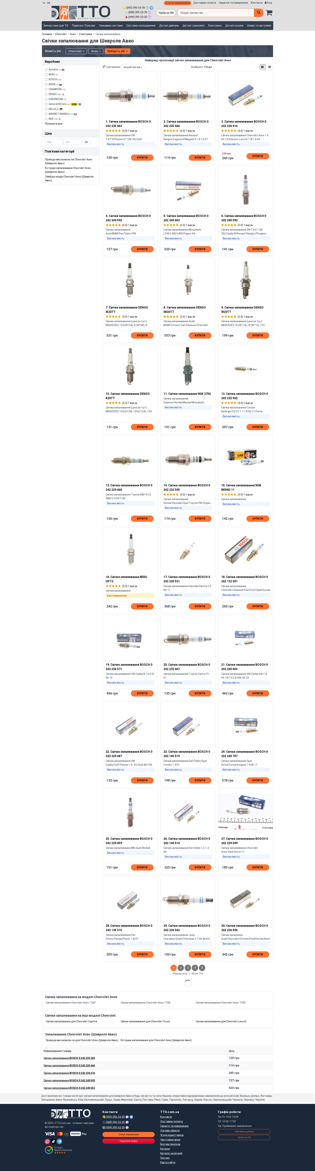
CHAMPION (57, 89)
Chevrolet (61, 34)
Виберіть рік (117, 51)
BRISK (54, 84)
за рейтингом (132, 67)
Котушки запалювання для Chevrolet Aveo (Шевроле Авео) (156, 1040)
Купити (142, 157)
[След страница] (202, 968)
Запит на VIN (244, 1137)
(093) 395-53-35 (135, 7)
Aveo (73, 34)
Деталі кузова (234, 25)
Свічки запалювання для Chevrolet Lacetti (221, 1021)
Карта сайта (167, 1162)
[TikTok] (53, 1141)
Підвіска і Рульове (83, 25)
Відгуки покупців (170, 1144)
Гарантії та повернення (174, 1125)
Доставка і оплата (204, 2)
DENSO (55, 94)
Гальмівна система (111, 25)
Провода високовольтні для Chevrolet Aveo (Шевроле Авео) (82, 1040)
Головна (47, 34)
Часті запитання (170, 1139)
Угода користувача (172, 1135)
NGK (53, 118)
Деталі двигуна (169, 25)
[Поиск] (258, 13)
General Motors (63, 104)
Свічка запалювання (69, 1058)
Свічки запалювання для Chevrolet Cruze (145, 1021)
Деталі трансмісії (193, 25)
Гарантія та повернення (233, 2)
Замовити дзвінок (244, 1131)
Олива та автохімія (259, 25)
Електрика (214, 25)
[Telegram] (59, 1141)
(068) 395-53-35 (137, 12)
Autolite (55, 69)
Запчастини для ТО (55, 25)
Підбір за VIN (166, 12)
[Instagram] (47, 1141)
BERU (53, 74)
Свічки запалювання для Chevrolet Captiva (71, 1021)
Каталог (165, 1148)
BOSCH (55, 79)
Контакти (256, 2)
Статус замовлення (178, 2)
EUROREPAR (57, 99)
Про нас (165, 1157)
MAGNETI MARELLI (61, 113)
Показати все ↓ (54, 123)
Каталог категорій (171, 1153)
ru (44, 2)
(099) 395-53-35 (137, 17)
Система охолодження (141, 25)
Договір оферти (170, 1130)
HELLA (54, 108)
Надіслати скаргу (128, 1141)
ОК (86, 142)
